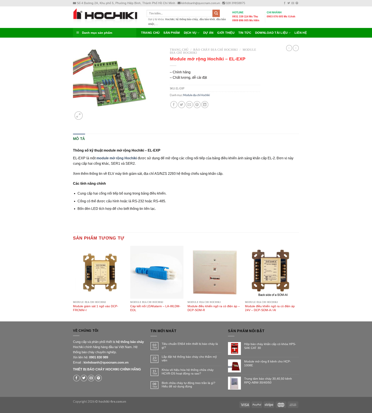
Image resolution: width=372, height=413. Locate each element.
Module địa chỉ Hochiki (196, 95)
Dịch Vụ (190, 32)
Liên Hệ (300, 32)
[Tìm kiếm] (216, 13)
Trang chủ (179, 49)
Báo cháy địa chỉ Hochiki (215, 49)
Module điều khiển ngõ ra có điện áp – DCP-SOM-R (214, 308)
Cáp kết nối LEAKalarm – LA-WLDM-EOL (155, 308)
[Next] (297, 283)
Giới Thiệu (225, 32)
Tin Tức (244, 32)
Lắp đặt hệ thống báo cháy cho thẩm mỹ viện (189, 358)
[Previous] (73, 283)
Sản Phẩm (171, 32)
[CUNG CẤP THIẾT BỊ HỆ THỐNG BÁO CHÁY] (106, 17)
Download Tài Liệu (271, 32)
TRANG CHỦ (150, 32)
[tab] (79, 139)
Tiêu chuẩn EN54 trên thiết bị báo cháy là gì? (190, 345)
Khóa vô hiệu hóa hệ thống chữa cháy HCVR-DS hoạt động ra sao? (188, 371)
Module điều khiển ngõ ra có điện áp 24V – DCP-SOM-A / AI (270, 308)
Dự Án (208, 32)
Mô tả (79, 139)
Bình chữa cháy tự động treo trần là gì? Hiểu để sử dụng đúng (188, 384)
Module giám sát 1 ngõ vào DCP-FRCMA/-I (95, 308)
